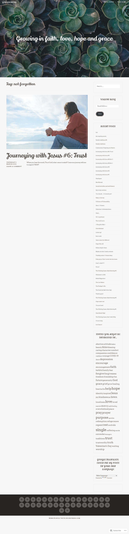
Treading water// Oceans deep (104, 255)
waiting (115, 446)
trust (108, 438)
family (106, 370)
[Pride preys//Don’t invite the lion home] (44, 498)
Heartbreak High (100, 313)
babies (113, 344)
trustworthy (101, 442)
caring (99, 350)
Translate (109, 478)
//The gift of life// (100, 224)
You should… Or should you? (104, 194)
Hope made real (100, 301)
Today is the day (100, 197)
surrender (100, 434)
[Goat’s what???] (50, 498)
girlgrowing (9, 2)
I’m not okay (99, 320)
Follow (100, 114)
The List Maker (100, 282)
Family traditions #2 (101, 140)
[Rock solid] (90, 503)
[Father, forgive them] (27, 498)
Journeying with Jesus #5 (102, 155)
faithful (99, 370)
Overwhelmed (99, 228)
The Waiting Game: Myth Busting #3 (106, 270)
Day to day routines (101, 190)
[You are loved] (107, 498)
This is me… (122, 2)
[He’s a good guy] (67, 509)
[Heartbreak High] (44, 503)
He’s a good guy (100, 217)
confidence (112, 353)
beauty (99, 347)
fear (111, 370)
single (101, 430)
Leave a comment (14, 166)
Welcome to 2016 (100, 274)
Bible (104, 347)
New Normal (99, 182)
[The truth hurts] (61, 509)
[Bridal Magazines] (73, 498)
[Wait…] (67, 503)
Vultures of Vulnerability (103, 201)
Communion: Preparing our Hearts (105, 148)
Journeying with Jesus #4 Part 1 (104, 163)
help (108, 388)
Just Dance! (99, 324)
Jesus (114, 393)
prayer (106, 412)
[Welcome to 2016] (67, 498)
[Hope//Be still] (21, 498)
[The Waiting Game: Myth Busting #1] (38, 503)
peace (111, 409)
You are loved (99, 305)
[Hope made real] (84, 498)
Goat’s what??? (100, 263)
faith (113, 366)
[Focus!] (55, 498)
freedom (100, 377)
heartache (100, 389)
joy (97, 397)
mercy (104, 406)
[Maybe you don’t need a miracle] (33, 498)
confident (99, 356)
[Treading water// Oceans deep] (38, 498)
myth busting (112, 406)
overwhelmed (102, 409)
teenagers (108, 434)
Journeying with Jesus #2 (103, 171)
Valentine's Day (104, 446)
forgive (100, 373)
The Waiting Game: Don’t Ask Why (106, 317)
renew (116, 421)
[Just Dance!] (61, 503)
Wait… (98, 213)
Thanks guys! (99, 293)
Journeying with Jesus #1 (102, 174)
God (115, 380)
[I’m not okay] (50, 503)
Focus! (97, 267)
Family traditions (100, 144)
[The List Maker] (78, 498)
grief (104, 384)
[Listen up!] (95, 503)
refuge (110, 421)
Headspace (99, 178)
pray (99, 412)
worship (100, 449)
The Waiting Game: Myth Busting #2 (106, 297)
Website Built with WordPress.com (64, 518)
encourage (102, 363)
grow (110, 384)
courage (105, 356)
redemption (101, 421)
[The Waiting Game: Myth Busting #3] (21, 503)
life (109, 397)
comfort (114, 350)
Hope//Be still (100, 244)
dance (98, 359)
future (99, 380)
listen (114, 397)
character (106, 350)
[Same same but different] (84, 503)
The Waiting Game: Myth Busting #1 (106, 309)
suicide (117, 430)
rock (110, 425)
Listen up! (98, 232)
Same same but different (103, 240)
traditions (100, 438)
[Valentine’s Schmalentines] (78, 503)
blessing (111, 347)
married (98, 406)
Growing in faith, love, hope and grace (64, 38)
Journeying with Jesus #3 (103, 167)
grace (99, 383)
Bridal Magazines (100, 278)
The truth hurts (100, 221)
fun (115, 377)
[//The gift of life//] (107, 503)
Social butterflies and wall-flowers (105, 186)
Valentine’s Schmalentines (103, 209)
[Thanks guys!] (101, 498)
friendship (109, 377)
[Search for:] (108, 86)
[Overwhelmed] (101, 503)
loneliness (100, 402)
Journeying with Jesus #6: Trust (46, 155)
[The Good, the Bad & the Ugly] (95, 498)
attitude (107, 344)
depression (106, 359)
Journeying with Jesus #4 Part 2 (104, 159)
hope (116, 388)
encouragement (103, 367)
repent (99, 425)
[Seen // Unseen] (55, 503)
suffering (111, 430)
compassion (101, 353)
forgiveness (110, 373)
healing (116, 384)
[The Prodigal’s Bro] (61, 498)
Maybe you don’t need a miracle (104, 251)
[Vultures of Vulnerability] (73, 503)
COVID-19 (114, 356)
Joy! (97, 132)
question (111, 418)
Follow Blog (108, 99)
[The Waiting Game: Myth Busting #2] (27, 503)
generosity (107, 380)
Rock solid (98, 236)
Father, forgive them (101, 247)
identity (99, 393)
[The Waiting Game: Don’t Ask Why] (33, 503)
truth (110, 442)
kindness (103, 397)
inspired (107, 393)
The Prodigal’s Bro (101, 286)
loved (114, 402)
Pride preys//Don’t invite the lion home (106, 259)
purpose (102, 417)
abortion (100, 344)
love (108, 402)
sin (114, 425)
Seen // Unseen (100, 205)
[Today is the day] (90, 498)
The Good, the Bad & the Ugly (104, 290)
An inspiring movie (101, 136)
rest (105, 424)
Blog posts (109, 2)
